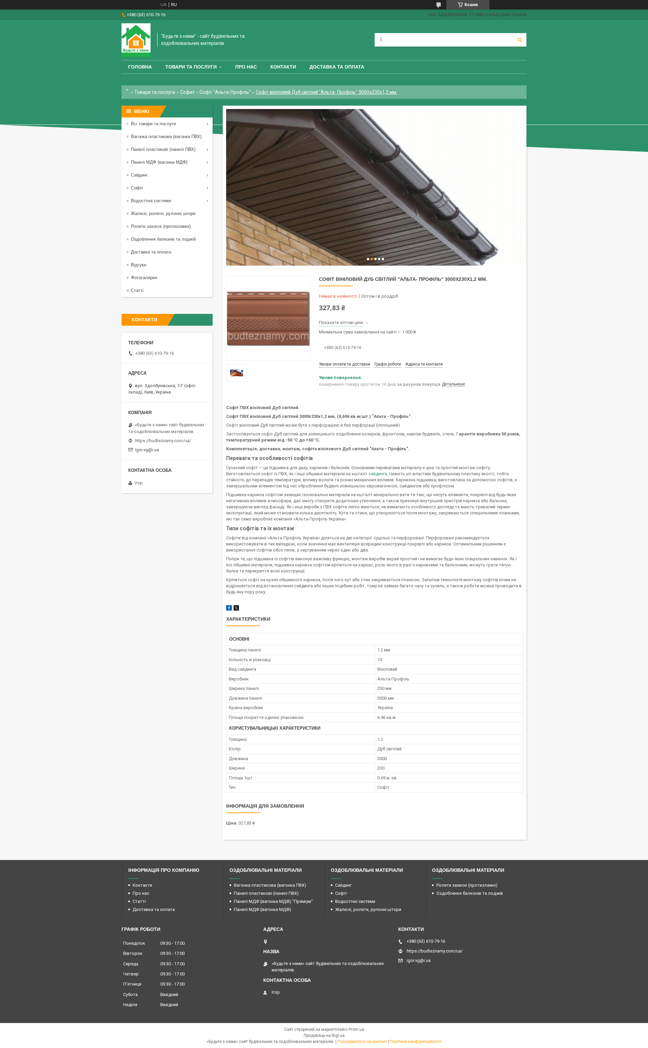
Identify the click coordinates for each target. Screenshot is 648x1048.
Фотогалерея (144, 277)
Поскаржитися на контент (362, 1041)
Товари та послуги (191, 67)
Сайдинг (139, 175)
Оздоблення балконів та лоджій (163, 239)
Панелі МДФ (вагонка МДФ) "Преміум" (273, 901)
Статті (137, 290)
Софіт (137, 187)
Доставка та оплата (336, 67)
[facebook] (229, 609)
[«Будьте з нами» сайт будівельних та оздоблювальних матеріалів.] (136, 40)
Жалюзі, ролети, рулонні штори (163, 213)
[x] (236, 609)
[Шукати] (519, 40)
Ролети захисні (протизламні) (161, 226)
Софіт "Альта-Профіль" (225, 92)
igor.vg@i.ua (147, 449)
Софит (187, 92)
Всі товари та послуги (153, 123)
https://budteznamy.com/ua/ (163, 440)
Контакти (283, 67)
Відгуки (138, 264)
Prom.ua (356, 1029)
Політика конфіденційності (416, 1041)
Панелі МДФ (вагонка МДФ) (159, 162)
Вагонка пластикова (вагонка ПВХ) (166, 136)
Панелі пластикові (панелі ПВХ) (163, 149)
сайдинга (378, 473)
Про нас (246, 67)
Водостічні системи (151, 200)
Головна (140, 67)
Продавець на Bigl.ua (324, 1035)
